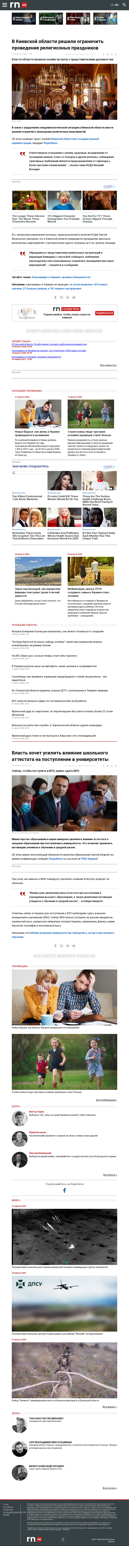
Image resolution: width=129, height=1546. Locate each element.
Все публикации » (106, 1100)
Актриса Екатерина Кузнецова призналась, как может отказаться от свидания (58, 631)
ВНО (93, 956)
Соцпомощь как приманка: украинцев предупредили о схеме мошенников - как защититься (59, 678)
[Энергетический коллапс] (24, 23)
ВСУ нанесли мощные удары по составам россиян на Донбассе (49, 700)
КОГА (99, 331)
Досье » (16, 1413)
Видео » (16, 1200)
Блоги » (16, 1106)
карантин (90, 331)
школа (37, 956)
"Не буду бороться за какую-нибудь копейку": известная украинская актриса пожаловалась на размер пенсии (57, 643)
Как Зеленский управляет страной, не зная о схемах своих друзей (63, 1135)
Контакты (8, 1507)
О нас (6, 1504)
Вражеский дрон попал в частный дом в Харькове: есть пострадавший (54, 735)
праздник (78, 331)
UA (111, 4)
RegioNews (50, 143)
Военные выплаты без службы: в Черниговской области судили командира (57, 725)
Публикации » (20, 966)
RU (116, 4)
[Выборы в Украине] (105, 23)
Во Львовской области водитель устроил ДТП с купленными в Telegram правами (60, 690)
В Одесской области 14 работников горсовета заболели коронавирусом (49, 344)
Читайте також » (21, 341)
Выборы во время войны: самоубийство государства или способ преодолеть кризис (72, 1156)
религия (67, 331)
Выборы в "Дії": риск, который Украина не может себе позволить (62, 1115)
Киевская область (51, 331)
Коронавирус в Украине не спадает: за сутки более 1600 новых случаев (49, 350)
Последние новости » (25, 625)
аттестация (82, 956)
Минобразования (66, 956)
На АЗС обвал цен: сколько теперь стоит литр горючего (44, 655)
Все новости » (108, 365)
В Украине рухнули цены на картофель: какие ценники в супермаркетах (54, 666)
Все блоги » (110, 1174)
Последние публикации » (27, 391)
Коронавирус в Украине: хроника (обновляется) (61, 277)
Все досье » (110, 1488)
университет (49, 956)
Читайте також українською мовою (79, 54)
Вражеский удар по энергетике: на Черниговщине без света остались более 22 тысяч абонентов (62, 713)
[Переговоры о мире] (78, 23)
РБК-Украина (89, 858)
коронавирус (33, 331)
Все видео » (110, 1406)
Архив (6, 1515)
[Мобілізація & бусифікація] (51, 23)
